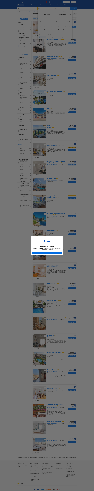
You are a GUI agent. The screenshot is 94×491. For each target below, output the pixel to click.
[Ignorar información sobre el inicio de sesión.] (61, 238)
